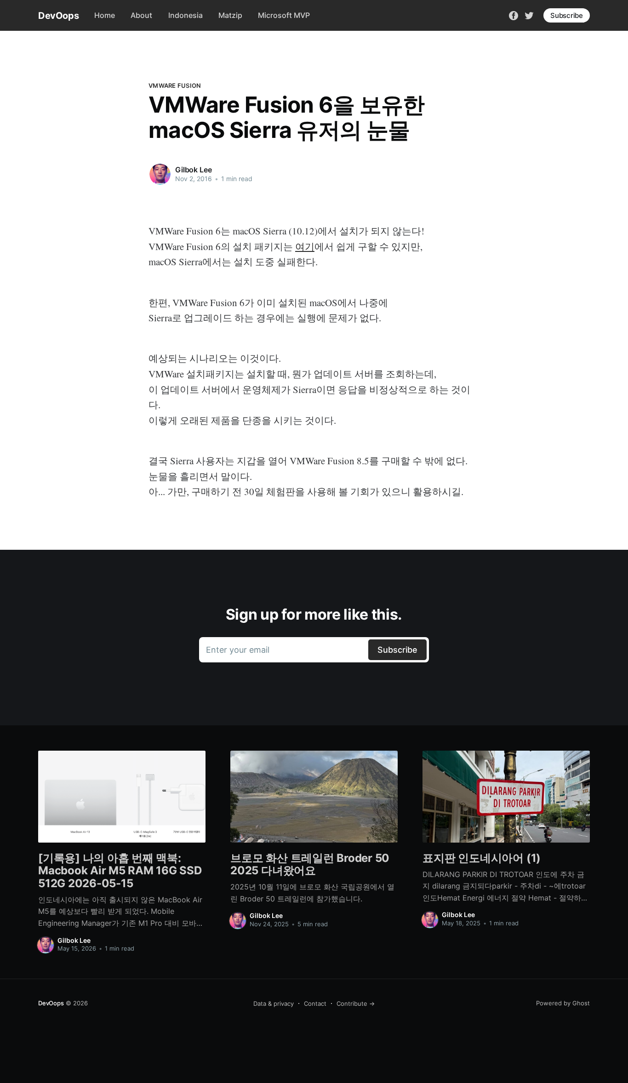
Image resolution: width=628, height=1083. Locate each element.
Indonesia (185, 15)
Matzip (230, 15)
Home (104, 15)
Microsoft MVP (284, 15)
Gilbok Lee (193, 169)
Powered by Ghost (563, 1003)
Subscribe (566, 15)
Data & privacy (273, 1003)
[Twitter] (529, 14)
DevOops (58, 15)
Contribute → (356, 1003)
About (141, 15)
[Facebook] (513, 14)
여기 (304, 246)
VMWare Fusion (174, 85)
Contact (315, 1003)
